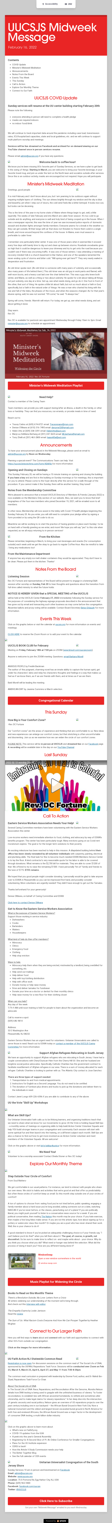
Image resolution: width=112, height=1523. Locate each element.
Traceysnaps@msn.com (61, 424)
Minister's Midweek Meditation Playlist (56, 385)
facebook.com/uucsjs (29, 1486)
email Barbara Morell (73, 656)
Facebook (93, 744)
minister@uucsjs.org (18, 323)
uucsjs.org (60, 624)
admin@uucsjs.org (29, 156)
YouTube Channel (65, 747)
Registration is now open (20, 1363)
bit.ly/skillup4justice (50, 1145)
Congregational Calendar (56, 700)
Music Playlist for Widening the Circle (56, 1282)
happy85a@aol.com (56, 437)
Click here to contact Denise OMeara (25, 902)
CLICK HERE (14, 634)
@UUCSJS (21, 1489)
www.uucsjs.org (25, 1476)
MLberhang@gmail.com (73, 434)
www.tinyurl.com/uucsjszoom (78, 650)
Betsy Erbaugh (88, 607)
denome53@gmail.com (62, 427)
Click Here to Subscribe (56, 1501)
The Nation (46, 1216)
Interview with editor (36, 1304)
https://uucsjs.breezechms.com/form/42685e (30, 463)
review (20, 1314)
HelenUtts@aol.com (56, 431)
